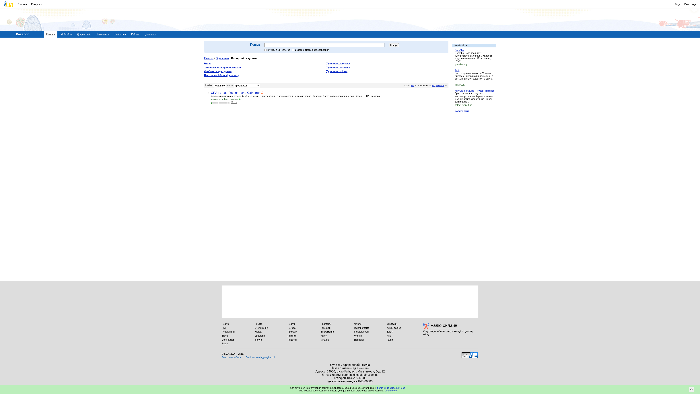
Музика (325, 339)
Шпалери (260, 335)
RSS (224, 328)
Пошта (225, 323)
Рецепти (292, 339)
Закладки (392, 323)
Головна (22, 4)
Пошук (291, 323)
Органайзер (228, 339)
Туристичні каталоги (338, 67)
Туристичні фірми (336, 71)
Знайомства (327, 331)
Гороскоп (325, 328)
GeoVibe (459, 50)
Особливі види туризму (218, 71)
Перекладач (228, 331)
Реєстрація (690, 4)
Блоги (390, 331)
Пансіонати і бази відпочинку (221, 75)
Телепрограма (361, 328)
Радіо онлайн (444, 325)
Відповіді (359, 339)
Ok (691, 389)
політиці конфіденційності (391, 388)
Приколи (292, 331)
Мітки (234, 102)
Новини (358, 335)
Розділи (35, 4)
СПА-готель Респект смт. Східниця (235, 92)
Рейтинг (135, 34)
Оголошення (261, 328)
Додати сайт (84, 34)
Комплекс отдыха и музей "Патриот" (475, 90)
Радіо (225, 343)
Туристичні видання (338, 63)
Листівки (292, 335)
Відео (225, 335)
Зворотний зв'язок (231, 357)
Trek (457, 70)
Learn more (391, 390)
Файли (258, 339)
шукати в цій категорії (279, 50)
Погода (291, 328)
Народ (258, 331)
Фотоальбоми (361, 331)
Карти (324, 335)
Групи (390, 339)
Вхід (677, 4)
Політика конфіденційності (260, 357)
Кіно (389, 335)
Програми (326, 323)
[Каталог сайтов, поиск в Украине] (470, 353)
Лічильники (102, 34)
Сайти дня (120, 34)
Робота (258, 323)
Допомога (150, 34)
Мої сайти (66, 34)
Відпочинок (222, 58)
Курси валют (394, 328)
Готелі (207, 63)
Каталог (50, 34)
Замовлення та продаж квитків (222, 67)
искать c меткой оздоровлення (312, 50)
